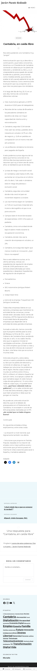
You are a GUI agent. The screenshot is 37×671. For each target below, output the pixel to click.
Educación (27, 623)
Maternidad (17, 636)
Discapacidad (24, 620)
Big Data (26, 613)
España (17, 626)
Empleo (8, 626)
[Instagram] (7, 603)
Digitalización (11, 620)
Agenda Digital (19, 613)
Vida (13, 647)
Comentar (28, 579)
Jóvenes (21, 633)
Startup (5, 638)
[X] (14, 603)
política (31, 636)
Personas (25, 636)
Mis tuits (6, 658)
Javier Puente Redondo (14, 2)
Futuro (19, 629)
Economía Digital (16, 623)
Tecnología (13, 638)
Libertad (7, 635)
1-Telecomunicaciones (9, 613)
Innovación (29, 630)
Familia (26, 626)
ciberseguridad (21, 617)
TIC (11, 644)
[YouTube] (10, 603)
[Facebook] (4, 603)
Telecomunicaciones (13, 641)
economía (6, 623)
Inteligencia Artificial (10, 633)
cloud (28, 617)
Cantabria (9, 616)
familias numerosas (9, 630)
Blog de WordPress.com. (18, 666)
